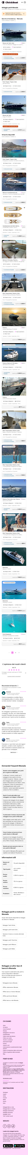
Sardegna (5, 1092)
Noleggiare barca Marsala (10, 983)
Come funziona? (7, 1029)
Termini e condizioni (8, 1039)
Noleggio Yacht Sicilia (9, 925)
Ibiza (4, 1103)
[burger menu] (22, 2)
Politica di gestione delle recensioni (11, 1052)
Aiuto (4, 1025)
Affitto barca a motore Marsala (11, 991)
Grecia (4, 1101)
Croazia (5, 1097)
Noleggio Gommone (8, 1112)
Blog (4, 1054)
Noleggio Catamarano (8, 1110)
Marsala (24, 9)
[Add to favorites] (24, 97)
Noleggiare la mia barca (9, 1032)
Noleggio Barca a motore (9, 1108)
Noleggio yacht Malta (9, 949)
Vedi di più (13, 752)
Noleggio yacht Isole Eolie (10, 929)
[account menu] (24, 2)
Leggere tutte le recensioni (14, 676)
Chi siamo (5, 1027)
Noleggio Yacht (18, 9)
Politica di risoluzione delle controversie (12, 1050)
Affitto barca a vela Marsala (10, 1000)
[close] (24, 14)
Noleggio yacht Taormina (10, 940)
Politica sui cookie (7, 1038)
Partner (5, 1043)
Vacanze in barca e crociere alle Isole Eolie (13, 935)
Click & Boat (4, 9)
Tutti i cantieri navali (8, 1116)
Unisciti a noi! (6, 1045)
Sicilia (4, 1096)
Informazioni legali (7, 1041)
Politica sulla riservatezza (9, 1036)
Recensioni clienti (7, 1078)
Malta (4, 1099)
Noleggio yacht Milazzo (9, 944)
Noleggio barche (11, 9)
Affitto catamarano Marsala (10, 987)
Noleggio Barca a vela (8, 1107)
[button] (16, 79)
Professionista (6, 1034)
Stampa (5, 1030)
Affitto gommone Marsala (10, 996)
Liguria (4, 1094)
